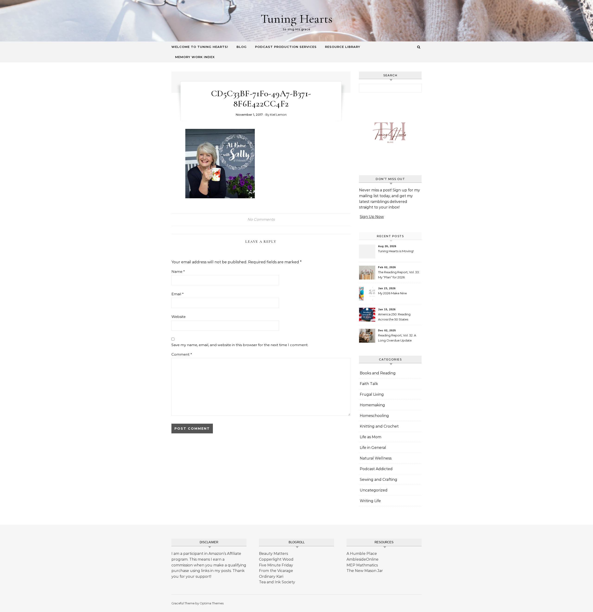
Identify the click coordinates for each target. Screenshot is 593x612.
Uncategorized (374, 490)
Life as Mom (370, 437)
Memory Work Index (195, 57)
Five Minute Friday (276, 565)
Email (177, 294)
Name (178, 271)
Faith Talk (369, 384)
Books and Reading (378, 373)
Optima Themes (212, 603)
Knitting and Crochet (379, 426)
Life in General (373, 447)
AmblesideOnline (363, 559)
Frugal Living (372, 394)
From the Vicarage (276, 571)
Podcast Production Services (286, 47)
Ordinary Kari (271, 576)
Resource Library (342, 47)
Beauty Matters (273, 553)
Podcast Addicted (376, 469)
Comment (181, 354)
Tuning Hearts (296, 18)
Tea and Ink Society (277, 582)
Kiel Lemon (278, 114)
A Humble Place (362, 553)
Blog (242, 47)
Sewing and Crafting (378, 479)
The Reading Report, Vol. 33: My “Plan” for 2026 (399, 274)
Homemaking (372, 405)
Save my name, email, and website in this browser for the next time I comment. (239, 345)
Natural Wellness (375, 458)
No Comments (261, 219)
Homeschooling (374, 415)
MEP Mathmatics (362, 565)
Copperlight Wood (276, 559)
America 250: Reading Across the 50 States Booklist (394, 317)
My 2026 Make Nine (392, 293)
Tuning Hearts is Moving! (396, 251)
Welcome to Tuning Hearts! (199, 47)
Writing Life (370, 501)
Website (178, 316)
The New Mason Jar (365, 571)
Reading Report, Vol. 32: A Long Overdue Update (397, 337)
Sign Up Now (372, 216)
